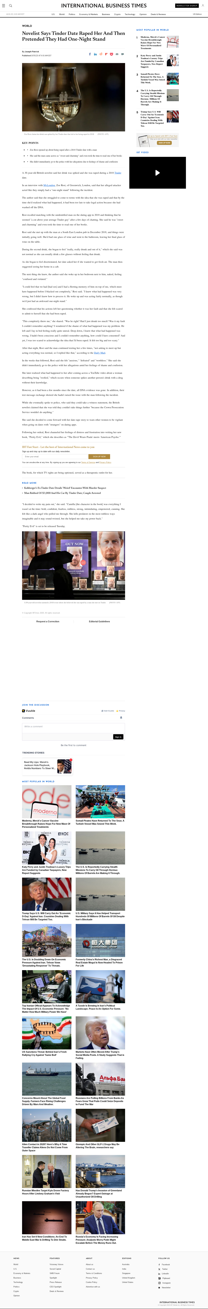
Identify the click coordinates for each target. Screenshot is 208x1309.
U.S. (53, 14)
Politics (72, 14)
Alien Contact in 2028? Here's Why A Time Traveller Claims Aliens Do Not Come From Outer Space (45, 1147)
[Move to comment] (122, 54)
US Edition (197, 14)
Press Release (56, 1282)
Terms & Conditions (94, 1273)
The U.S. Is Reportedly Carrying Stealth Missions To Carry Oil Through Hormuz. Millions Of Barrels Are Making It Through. (98, 870)
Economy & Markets (88, 14)
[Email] (117, 54)
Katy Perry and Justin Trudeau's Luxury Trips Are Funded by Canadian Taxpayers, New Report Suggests (46, 870)
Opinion (143, 14)
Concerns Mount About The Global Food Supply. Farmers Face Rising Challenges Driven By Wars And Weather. (44, 1101)
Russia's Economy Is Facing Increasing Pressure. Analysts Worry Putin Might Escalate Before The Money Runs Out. (97, 1240)
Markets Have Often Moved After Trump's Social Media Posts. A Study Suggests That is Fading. (100, 1055)
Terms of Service (88, 462)
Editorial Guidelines (99, 621)
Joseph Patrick (32, 51)
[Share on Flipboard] (106, 54)
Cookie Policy (91, 1282)
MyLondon (49, 185)
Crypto (117, 14)
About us (89, 1264)
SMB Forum (55, 1273)
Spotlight (53, 1278)
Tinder (117, 172)
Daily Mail (99, 352)
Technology (130, 14)
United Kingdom (128, 1278)
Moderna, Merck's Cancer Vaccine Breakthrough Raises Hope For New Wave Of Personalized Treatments (46, 824)
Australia (125, 1264)
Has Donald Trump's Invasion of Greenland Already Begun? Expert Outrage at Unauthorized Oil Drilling (99, 1193)
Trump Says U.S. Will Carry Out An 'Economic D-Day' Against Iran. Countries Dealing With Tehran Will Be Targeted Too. (46, 916)
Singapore (126, 1273)
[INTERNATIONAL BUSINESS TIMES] (104, 6)
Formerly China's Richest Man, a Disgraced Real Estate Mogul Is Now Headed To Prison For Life (99, 962)
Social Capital (55, 1269)
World (62, 14)
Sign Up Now (164, 143)
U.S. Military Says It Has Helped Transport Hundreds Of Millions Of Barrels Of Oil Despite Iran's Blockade (100, 916)
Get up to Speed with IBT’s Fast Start (162, 136)
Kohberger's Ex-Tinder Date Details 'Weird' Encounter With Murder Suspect (65, 488)
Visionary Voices (56, 1264)
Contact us (90, 1269)
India (124, 1269)
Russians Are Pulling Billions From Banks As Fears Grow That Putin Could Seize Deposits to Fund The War (100, 1101)
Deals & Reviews (158, 14)
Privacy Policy (105, 462)
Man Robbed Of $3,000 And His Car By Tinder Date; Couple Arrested (62, 493)
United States (127, 1282)
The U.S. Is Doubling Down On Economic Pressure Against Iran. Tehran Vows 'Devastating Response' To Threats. (44, 962)
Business (106, 14)
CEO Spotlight (55, 1287)
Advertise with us (93, 1287)
